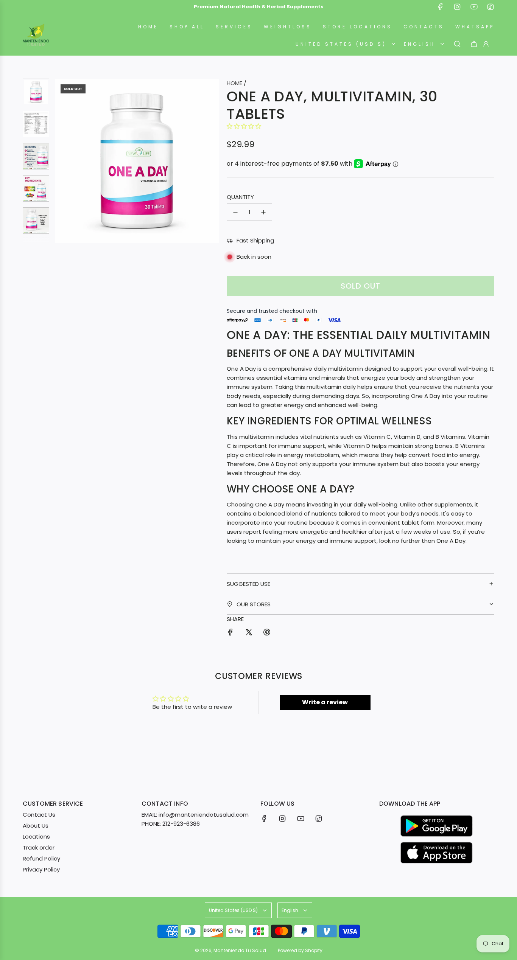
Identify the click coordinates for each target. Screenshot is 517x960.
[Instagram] (457, 7)
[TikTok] (490, 7)
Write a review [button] (325, 702)
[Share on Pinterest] (266, 633)
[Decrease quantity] (235, 212)
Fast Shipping (255, 240)
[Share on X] (248, 633)
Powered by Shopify (300, 950)
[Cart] (474, 44)
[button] (61, 161)
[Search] (457, 44)
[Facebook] (440, 7)
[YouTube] (474, 7)
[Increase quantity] (263, 212)
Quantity (240, 197)
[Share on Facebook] (230, 633)
